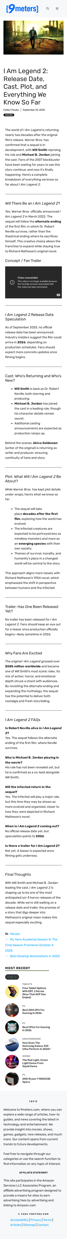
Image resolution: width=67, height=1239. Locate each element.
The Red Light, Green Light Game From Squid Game (35, 1063)
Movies (9, 115)
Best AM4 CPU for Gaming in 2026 (33, 1011)
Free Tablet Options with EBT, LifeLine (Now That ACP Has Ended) (34, 993)
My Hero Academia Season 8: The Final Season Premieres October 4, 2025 (31, 945)
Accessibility (19, 1220)
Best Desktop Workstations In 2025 (35, 956)
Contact (43, 1225)
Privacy (35, 1220)
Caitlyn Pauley (11, 109)
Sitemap (29, 1225)
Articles (15, 1225)
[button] (47, 8)
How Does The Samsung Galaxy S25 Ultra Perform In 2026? (36, 1046)
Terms (47, 1220)
